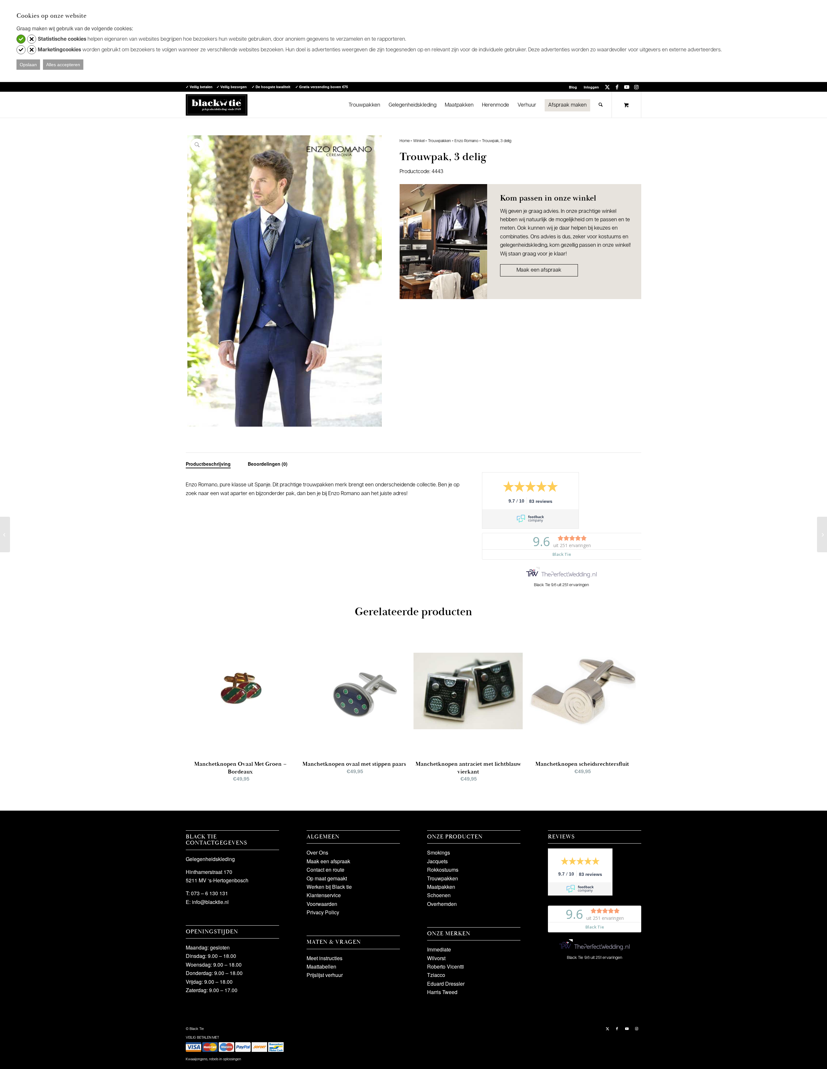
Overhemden (442, 904)
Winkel (418, 141)
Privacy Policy (323, 912)
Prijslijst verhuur (325, 975)
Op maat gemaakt (327, 878)
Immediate (439, 949)
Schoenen (439, 895)
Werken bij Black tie (329, 886)
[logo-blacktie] (216, 105)
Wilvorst (436, 958)
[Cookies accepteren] (21, 39)
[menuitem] (573, 87)
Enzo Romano (466, 141)
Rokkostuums (442, 869)
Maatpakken (441, 886)
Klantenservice (324, 895)
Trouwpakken (439, 141)
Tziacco (436, 975)
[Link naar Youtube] (626, 87)
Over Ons (317, 852)
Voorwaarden (322, 904)
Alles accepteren (63, 64)
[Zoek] (600, 105)
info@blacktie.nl (210, 902)
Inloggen (591, 87)
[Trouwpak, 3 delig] (5, 534)
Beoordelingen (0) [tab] (268, 464)
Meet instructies (324, 958)
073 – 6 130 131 (209, 893)
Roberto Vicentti (445, 966)
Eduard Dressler (446, 983)
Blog (573, 87)
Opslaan (28, 64)
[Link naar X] (607, 87)
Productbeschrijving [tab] (208, 464)
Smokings (438, 852)
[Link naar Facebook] (617, 87)
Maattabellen (321, 966)
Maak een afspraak (539, 270)
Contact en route (325, 869)
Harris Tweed (442, 992)
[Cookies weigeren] (31, 39)
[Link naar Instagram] (636, 87)
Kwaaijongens (196, 1059)
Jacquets (437, 861)
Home (405, 141)
